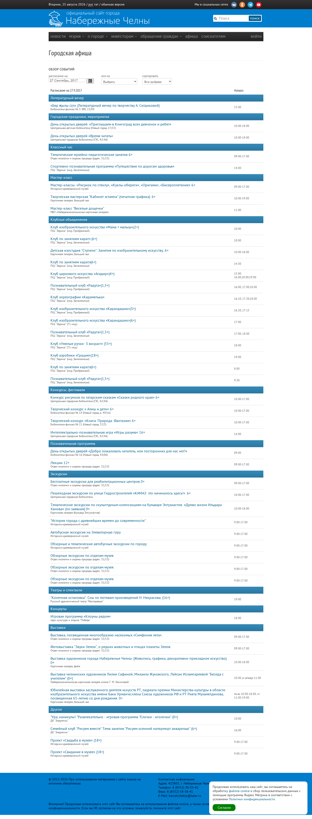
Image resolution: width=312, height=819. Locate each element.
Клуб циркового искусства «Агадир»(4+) (82, 274)
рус (90, 4)
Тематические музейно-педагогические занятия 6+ (91, 155)
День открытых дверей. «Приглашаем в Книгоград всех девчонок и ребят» (110, 124)
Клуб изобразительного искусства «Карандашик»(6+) (93, 320)
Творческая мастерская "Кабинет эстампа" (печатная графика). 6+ (103, 197)
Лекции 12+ (59, 463)
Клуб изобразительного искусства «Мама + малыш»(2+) (94, 227)
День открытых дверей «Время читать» (81, 136)
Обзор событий (61, 69)
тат (96, 4)
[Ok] (242, 4)
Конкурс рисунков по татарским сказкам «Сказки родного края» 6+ (104, 397)
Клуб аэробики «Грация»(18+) (74, 355)
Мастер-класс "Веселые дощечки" (77, 208)
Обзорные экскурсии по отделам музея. (82, 556)
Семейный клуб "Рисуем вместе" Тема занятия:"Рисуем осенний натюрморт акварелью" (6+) (123, 729)
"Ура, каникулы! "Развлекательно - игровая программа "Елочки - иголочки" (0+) (114, 717)
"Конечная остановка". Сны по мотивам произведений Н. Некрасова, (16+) (110, 598)
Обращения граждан (159, 36)
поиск (255, 18)
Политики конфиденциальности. (252, 799)
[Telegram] (250, 4)
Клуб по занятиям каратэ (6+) (73, 239)
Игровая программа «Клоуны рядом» (80, 616)
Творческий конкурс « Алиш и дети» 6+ (82, 409)
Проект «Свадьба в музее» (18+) (75, 740)
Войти (256, 36)
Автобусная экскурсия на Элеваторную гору (85, 532)
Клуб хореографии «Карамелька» (77, 297)
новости (58, 36)
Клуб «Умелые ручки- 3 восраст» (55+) (81, 344)
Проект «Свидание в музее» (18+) (77, 752)
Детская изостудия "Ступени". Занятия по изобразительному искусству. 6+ (109, 250)
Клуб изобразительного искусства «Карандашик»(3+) (93, 309)
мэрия (75, 36)
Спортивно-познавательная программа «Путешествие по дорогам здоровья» (112, 166)
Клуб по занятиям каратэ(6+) (73, 262)
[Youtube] (258, 4)
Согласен (224, 807)
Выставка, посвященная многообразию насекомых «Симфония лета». (106, 635)
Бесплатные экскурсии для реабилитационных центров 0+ (97, 482)
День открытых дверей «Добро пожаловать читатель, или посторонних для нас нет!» (118, 451)
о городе (96, 36)
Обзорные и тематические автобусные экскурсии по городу (98, 544)
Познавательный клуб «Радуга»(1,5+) (79, 285)
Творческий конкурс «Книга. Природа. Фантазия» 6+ (93, 421)
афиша (191, 36)
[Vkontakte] (234, 4)
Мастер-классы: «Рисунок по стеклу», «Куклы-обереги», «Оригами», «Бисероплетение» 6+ (122, 185)
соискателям (213, 36)
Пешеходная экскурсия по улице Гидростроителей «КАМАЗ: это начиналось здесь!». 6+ (120, 493)
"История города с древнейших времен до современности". (98, 521)
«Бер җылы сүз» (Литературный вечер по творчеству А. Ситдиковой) (105, 106)
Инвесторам (123, 36)
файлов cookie (239, 791)
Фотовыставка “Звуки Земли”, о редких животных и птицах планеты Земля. (110, 647)
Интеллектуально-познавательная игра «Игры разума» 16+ (97, 432)
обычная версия (112, 4)
